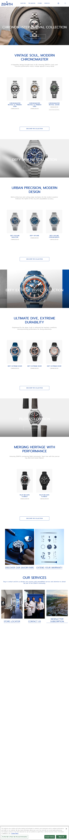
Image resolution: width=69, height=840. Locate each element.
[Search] (65, 3)
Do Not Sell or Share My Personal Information (14, 837)
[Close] (66, 829)
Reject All (61, 837)
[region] (34, 833)
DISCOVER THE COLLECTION (34, 129)
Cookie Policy (14, 833)
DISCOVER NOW (34, 36)
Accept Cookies (49, 837)
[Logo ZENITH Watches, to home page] (7, 3)
